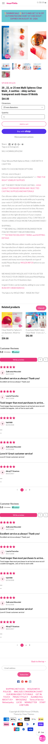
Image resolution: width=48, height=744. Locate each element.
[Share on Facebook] (9, 144)
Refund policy (8, 702)
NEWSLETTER (31, 702)
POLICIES (7, 691)
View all (41, 308)
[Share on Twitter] (13, 144)
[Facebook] (18, 681)
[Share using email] (22, 144)
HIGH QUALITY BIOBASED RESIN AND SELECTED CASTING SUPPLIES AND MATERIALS (21, 188)
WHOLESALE (21, 699)
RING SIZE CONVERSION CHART (28, 691)
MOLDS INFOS (27, 262)
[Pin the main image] (15, 144)
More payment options (24, 137)
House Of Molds (32, 711)
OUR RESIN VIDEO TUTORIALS (19, 694)
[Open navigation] (3, 3)
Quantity (5, 113)
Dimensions (6, 103)
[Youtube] (26, 681)
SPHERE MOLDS (8, 83)
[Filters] (40, 360)
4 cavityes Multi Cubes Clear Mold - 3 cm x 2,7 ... (36, 331)
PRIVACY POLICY (20, 697)
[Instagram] (30, 681)
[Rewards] (42, 738)
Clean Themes (28, 714)
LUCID (19, 702)
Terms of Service (36, 699)
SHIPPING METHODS (15, 689)
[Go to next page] (30, 489)
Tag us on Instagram (10, 147)
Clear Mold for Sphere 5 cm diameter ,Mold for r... (12, 333)
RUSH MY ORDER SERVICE (13, 288)
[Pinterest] (22, 681)
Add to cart (24, 124)
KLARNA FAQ (37, 697)
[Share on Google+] (19, 144)
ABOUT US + (7, 699)
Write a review (18, 360)
